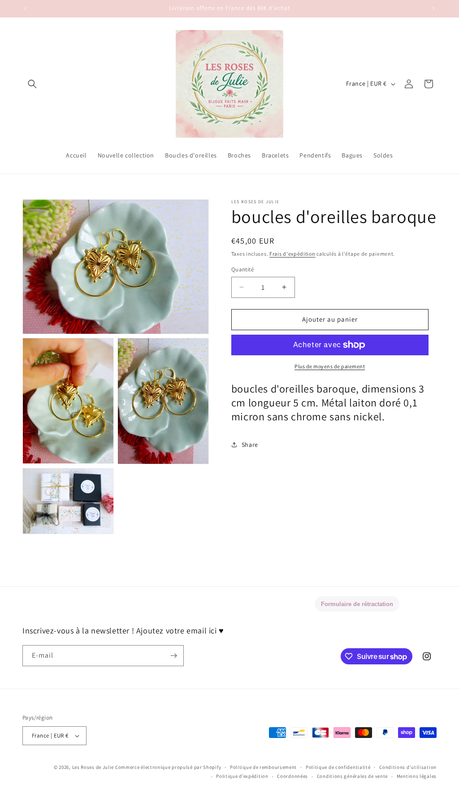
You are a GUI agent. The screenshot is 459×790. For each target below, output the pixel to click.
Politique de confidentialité (338, 767)
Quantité (242, 269)
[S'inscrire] (173, 655)
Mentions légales (417, 776)
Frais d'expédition (292, 253)
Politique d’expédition (242, 776)
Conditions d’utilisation (408, 767)
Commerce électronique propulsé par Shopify (168, 767)
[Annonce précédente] (25, 8)
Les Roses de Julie (93, 767)
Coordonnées (292, 776)
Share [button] (250, 445)
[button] (32, 84)
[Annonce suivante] (433, 8)
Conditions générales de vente (352, 776)
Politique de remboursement (263, 767)
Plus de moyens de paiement (329, 366)
